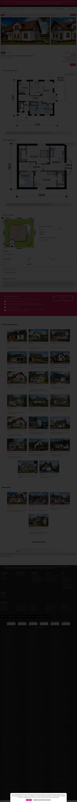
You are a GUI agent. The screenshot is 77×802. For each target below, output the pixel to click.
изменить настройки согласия (42, 800)
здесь (58, 797)
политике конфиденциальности (26, 797)
